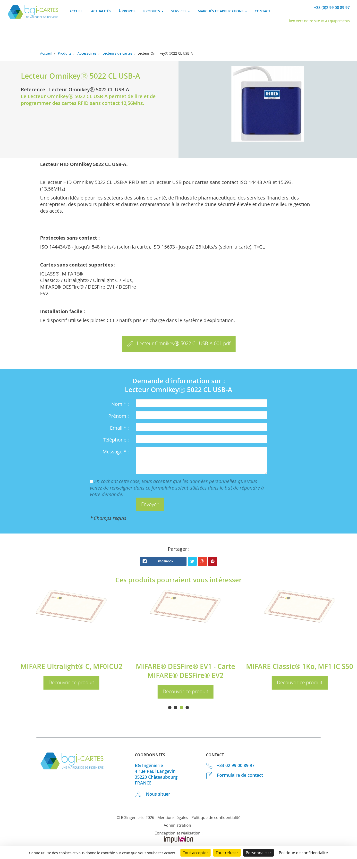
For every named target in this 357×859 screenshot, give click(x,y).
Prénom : (118, 416)
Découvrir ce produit (58, 682)
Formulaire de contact (239, 775)
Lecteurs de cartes (117, 53)
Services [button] (179, 11)
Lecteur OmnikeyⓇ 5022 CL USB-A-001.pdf (183, 343)
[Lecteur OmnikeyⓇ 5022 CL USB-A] (267, 104)
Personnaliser (258, 852)
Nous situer (157, 794)
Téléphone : (116, 439)
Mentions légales (172, 817)
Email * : (119, 428)
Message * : (115, 451)
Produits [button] (152, 11)
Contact (262, 11)
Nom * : (120, 404)
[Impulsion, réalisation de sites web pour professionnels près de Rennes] (178, 841)
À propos (127, 11)
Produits (64, 53)
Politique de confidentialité (215, 817)
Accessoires (86, 53)
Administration (177, 825)
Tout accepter (195, 852)
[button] (150, 504)
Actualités (101, 11)
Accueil (76, 11)
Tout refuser (227, 852)
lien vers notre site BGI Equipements (319, 20)
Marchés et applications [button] (221, 11)
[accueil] (32, 17)
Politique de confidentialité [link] (303, 852)
